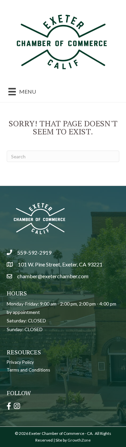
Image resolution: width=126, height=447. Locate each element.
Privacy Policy (20, 362)
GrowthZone (79, 440)
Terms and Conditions (28, 370)
